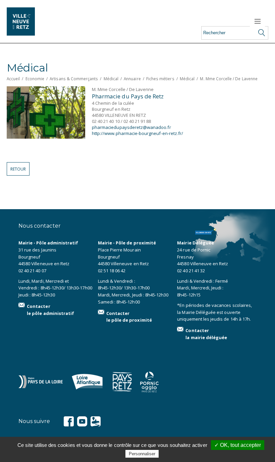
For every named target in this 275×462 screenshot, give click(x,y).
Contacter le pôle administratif (50, 309)
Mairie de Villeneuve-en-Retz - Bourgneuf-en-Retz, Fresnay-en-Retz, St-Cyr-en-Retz (30, 21)
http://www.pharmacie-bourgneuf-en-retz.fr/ (137, 133)
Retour (18, 169)
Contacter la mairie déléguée (206, 333)
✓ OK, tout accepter (237, 445)
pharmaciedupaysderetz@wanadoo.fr (131, 127)
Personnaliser (142, 453)
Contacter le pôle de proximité (129, 316)
